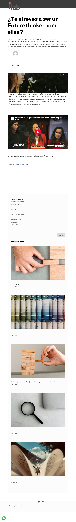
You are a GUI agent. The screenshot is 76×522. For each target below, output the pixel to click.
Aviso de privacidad (14, 506)
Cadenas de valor (15, 204)
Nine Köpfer (18, 164)
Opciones (13, 333)
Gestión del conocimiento (17, 214)
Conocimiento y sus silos (18, 480)
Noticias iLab (14, 224)
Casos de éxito (15, 206)
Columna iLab (14, 209)
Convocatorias (15, 212)
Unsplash (27, 164)
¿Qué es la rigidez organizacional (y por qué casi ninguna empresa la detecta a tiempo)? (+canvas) (38, 382)
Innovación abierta (16, 219)
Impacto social (15, 217)
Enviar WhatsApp (26, 506)
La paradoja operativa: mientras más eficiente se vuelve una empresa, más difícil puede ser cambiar (38, 284)
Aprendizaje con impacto (17, 201)
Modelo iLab (14, 222)
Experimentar (14, 431)
